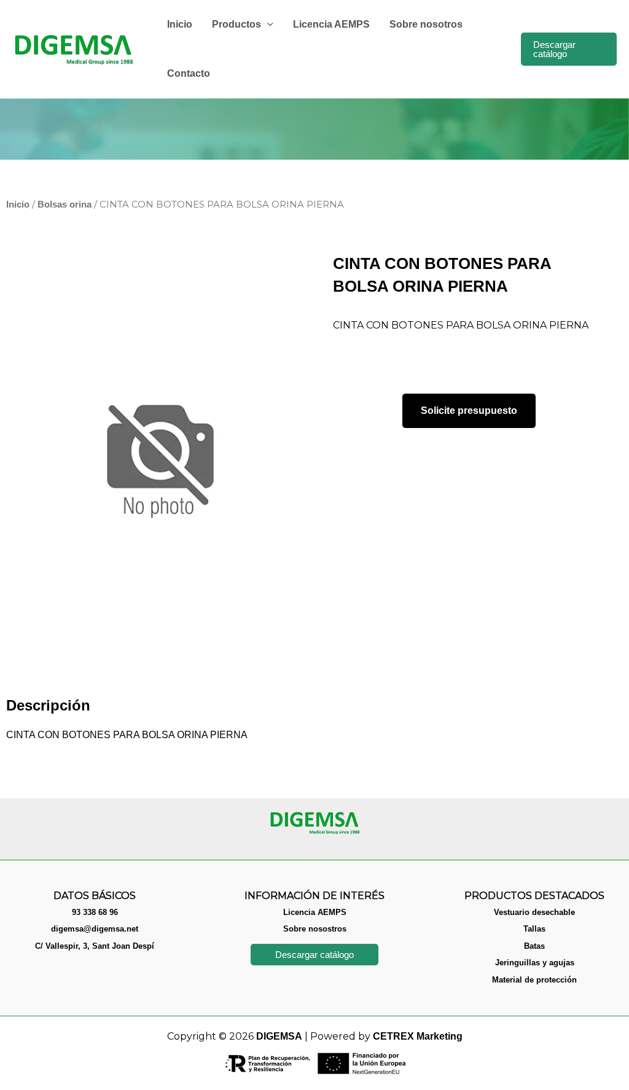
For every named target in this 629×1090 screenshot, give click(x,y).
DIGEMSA (279, 1036)
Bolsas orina (64, 204)
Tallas (534, 928)
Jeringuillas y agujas (534, 962)
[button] (267, 24)
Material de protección (534, 979)
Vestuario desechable (534, 912)
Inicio (17, 204)
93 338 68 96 (95, 912)
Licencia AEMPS (314, 912)
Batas (534, 946)
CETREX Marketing (418, 1036)
